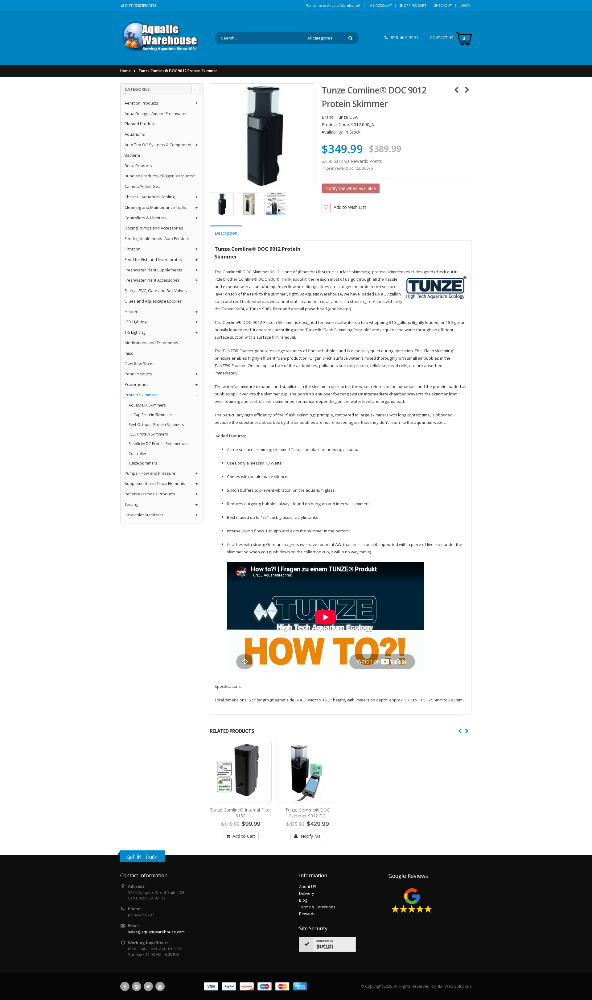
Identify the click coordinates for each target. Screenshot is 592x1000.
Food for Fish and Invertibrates (153, 259)
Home (125, 70)
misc (129, 353)
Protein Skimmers (141, 395)
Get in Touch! (142, 857)
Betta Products (138, 165)
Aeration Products (141, 103)
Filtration (133, 249)
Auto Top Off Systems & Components (159, 144)
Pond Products (138, 374)
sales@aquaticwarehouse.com (156, 932)
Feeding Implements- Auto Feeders (157, 238)
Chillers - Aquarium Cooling (150, 197)
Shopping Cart (412, 5)
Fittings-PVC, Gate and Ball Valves (156, 290)
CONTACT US (441, 37)
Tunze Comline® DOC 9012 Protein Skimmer (177, 70)
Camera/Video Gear (143, 186)
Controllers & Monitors (145, 218)
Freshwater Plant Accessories (152, 280)
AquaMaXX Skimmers (147, 405)
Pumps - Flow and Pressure (150, 473)
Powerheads (137, 384)
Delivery (306, 893)
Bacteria (132, 155)
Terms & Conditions (317, 907)
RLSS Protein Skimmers (148, 434)
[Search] (351, 38)
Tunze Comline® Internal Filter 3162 (240, 813)
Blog (303, 900)
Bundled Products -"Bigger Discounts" (160, 176)
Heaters (132, 311)
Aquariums (135, 134)
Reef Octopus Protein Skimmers (156, 424)
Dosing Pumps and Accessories (154, 228)
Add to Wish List (350, 207)
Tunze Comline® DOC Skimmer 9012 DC (307, 813)
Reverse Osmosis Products (150, 494)
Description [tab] (226, 233)
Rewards (307, 913)
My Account (380, 5)
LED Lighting (135, 321)
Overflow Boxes (139, 363)
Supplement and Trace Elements (155, 483)
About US (307, 886)
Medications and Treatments (151, 342)
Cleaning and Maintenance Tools (155, 207)
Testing (131, 504)
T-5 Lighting (135, 332)
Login (464, 5)
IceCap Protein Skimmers (150, 414)
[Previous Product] (456, 90)
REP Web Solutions (454, 986)
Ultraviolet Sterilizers (144, 515)
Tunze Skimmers (143, 463)
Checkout (443, 5)
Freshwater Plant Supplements (153, 270)
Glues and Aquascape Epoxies (153, 301)
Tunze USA (347, 117)
